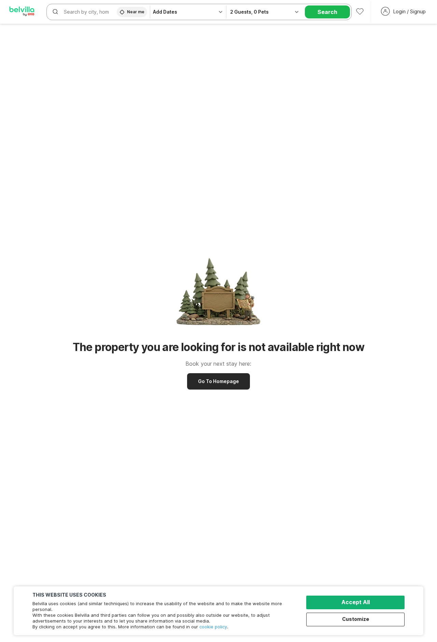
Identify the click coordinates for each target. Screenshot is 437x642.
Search (327, 12)
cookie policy (213, 626)
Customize (355, 619)
